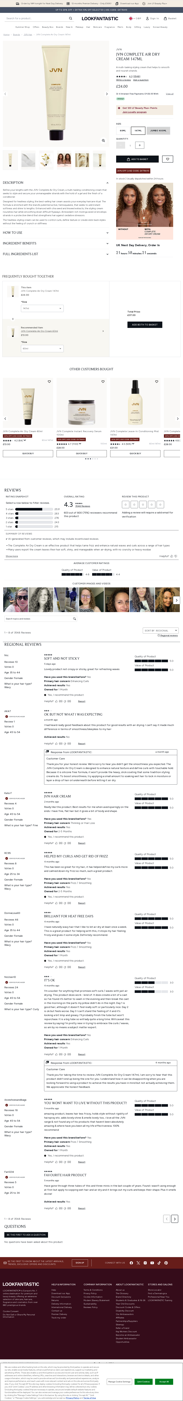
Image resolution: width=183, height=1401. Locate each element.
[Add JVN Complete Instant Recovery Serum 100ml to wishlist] (103, 381)
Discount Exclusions (61, 1297)
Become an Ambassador (128, 1335)
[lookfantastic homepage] (100, 18)
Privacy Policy (90, 1293)
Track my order (59, 1317)
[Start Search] (70, 18)
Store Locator (155, 1290)
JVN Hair (28, 34)
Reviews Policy (91, 1307)
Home (6, 34)
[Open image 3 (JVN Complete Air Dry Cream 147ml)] (46, 160)
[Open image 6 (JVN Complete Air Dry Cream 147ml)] (100, 160)
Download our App (61, 1293)
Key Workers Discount (126, 1331)
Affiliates (120, 1317)
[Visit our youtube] (152, 1262)
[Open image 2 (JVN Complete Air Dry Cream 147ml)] (28, 160)
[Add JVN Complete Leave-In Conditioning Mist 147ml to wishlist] (156, 381)
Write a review (123, 80)
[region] (91, 1382)
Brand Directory (123, 1297)
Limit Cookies (143, 1382)
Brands (16, 34)
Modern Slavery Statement (97, 1300)
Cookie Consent (11, 1311)
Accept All (164, 1382)
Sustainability (90, 1304)
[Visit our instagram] (145, 1262)
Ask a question (141, 80)
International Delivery (62, 1307)
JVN (119, 49)
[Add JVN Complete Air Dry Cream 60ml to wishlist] (49, 381)
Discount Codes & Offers (128, 1307)
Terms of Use (89, 1398)
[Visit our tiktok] (159, 1262)
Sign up (80, 1263)
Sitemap (120, 1324)
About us (120, 1290)
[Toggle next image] (107, 94)
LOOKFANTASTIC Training (160, 1300)
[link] (152, 18)
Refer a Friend (122, 1328)
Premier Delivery (59, 1314)
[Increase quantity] (139, 145)
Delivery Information (61, 1304)
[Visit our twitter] (138, 1262)
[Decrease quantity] (120, 145)
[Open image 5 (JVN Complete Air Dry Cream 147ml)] (82, 160)
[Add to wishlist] (167, 159)
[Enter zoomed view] (103, 140)
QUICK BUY (28, 453)
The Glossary (122, 1293)
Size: (119, 124)
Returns (55, 1300)
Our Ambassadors (125, 1314)
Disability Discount (125, 1311)
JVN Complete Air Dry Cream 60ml (23, 431)
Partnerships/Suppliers (127, 1321)
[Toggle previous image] (5, 94)
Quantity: (122, 139)
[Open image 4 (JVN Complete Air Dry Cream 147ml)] (64, 160)
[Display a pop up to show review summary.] (24, 440)
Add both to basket (145, 324)
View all (169, 94)
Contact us (57, 1311)
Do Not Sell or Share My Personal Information (19, 1316)
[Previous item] (5, 418)
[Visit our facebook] (131, 1262)
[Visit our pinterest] (166, 1262)
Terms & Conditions (93, 1290)
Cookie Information (93, 1297)
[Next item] (177, 418)
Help (54, 1290)
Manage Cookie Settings (119, 1382)
